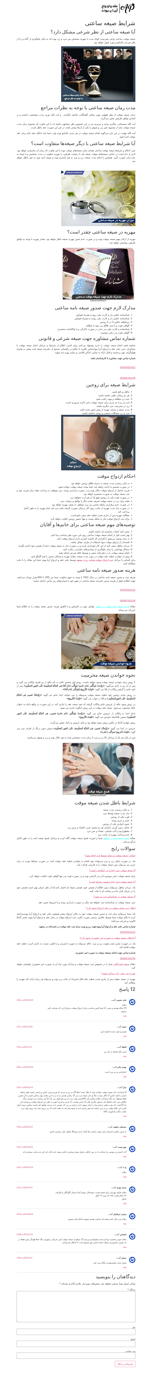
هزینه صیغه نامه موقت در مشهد (112, 606)
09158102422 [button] (127, 367)
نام (134, 1327)
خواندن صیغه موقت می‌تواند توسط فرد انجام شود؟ (110, 855)
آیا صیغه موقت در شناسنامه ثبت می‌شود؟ (114, 896)
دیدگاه (131, 1289)
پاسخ (124, 1016)
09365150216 (127, 958)
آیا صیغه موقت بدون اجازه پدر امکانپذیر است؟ (112, 870)
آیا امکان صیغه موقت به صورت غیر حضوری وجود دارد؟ (107, 937)
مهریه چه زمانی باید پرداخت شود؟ (118, 973)
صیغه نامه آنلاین (121, 964)
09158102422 (127, 932)
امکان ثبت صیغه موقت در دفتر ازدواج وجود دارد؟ (110, 907)
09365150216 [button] (127, 378)
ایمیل (132, 1339)
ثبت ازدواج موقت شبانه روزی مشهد (95, 559)
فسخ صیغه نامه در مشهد (116, 838)
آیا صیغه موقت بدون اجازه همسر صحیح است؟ (112, 881)
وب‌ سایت (130, 1351)
